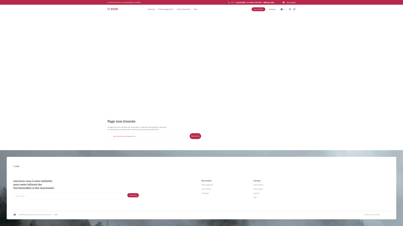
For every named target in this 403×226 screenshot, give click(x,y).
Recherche (195, 136)
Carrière (256, 193)
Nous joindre (258, 189)
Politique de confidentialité (372, 215)
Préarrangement (207, 185)
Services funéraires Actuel (30, 215)
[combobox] (148, 136)
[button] (290, 9)
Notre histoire (258, 185)
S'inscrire (133, 195)
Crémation (205, 193)
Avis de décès (258, 9)
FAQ (255, 197)
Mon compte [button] (291, 2)
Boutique (272, 9)
